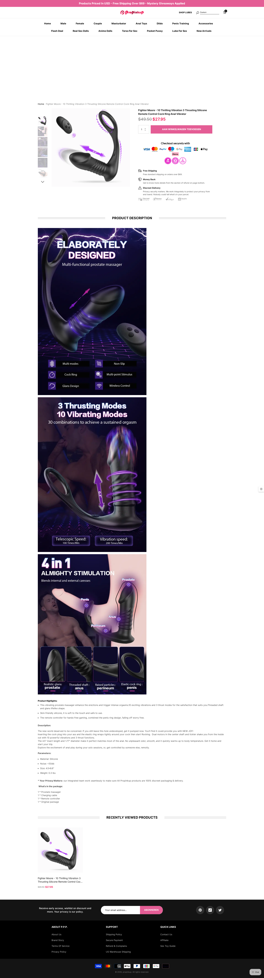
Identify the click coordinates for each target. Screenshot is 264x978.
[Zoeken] (207, 12)
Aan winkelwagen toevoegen (181, 130)
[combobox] (209, 12)
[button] (224, 12)
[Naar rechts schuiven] (42, 183)
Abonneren (151, 910)
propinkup (127, 972)
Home (41, 105)
